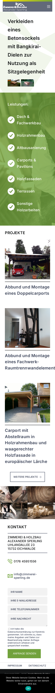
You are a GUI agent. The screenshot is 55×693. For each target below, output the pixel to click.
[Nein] (51, 683)
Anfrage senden (24, 653)
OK (28, 688)
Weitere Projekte (25, 476)
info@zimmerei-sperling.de (25, 576)
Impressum (15, 665)
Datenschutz (37, 665)
